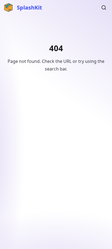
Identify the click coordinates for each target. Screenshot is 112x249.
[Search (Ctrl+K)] (104, 7)
